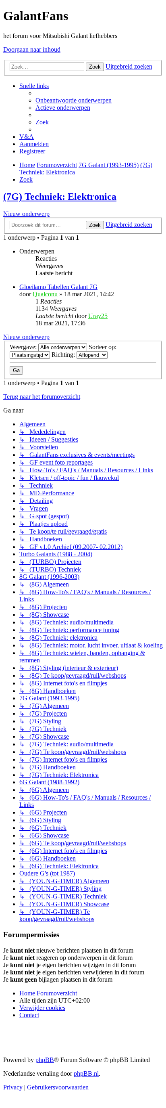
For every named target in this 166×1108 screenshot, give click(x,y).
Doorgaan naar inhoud (31, 49)
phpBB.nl (86, 1073)
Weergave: (24, 347)
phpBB (44, 1059)
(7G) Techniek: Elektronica (59, 196)
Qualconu (45, 294)
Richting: (64, 354)
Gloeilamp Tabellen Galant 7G (58, 286)
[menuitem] (73, 100)
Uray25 (98, 315)
